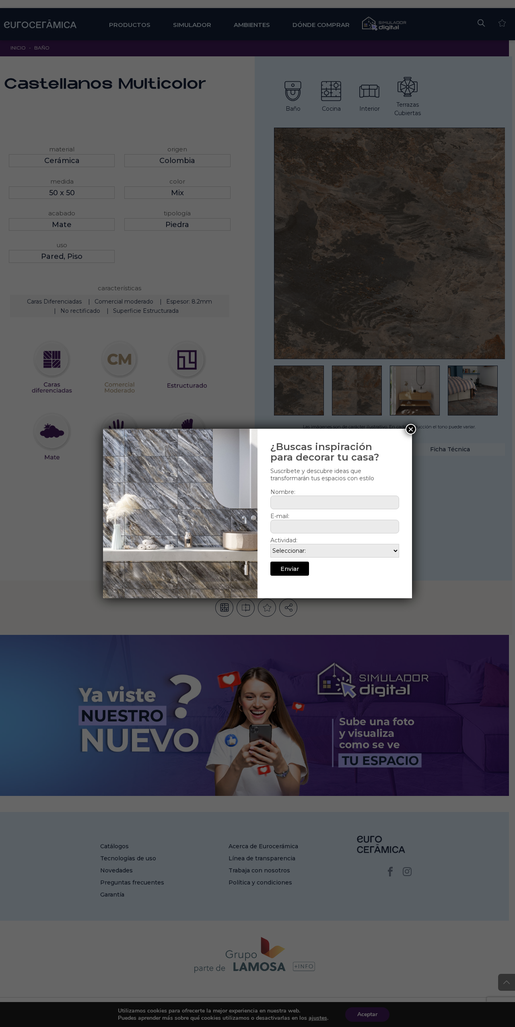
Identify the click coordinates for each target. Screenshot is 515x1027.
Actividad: (283, 540)
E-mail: (279, 516)
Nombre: (282, 492)
